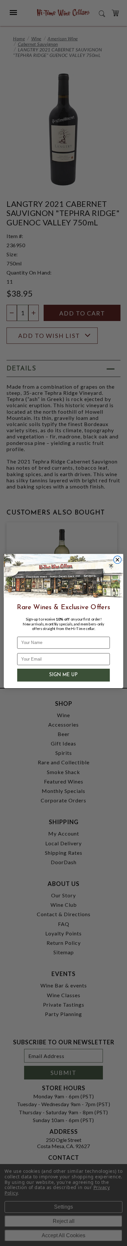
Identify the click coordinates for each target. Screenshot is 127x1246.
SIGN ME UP (63, 675)
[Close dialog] (117, 559)
